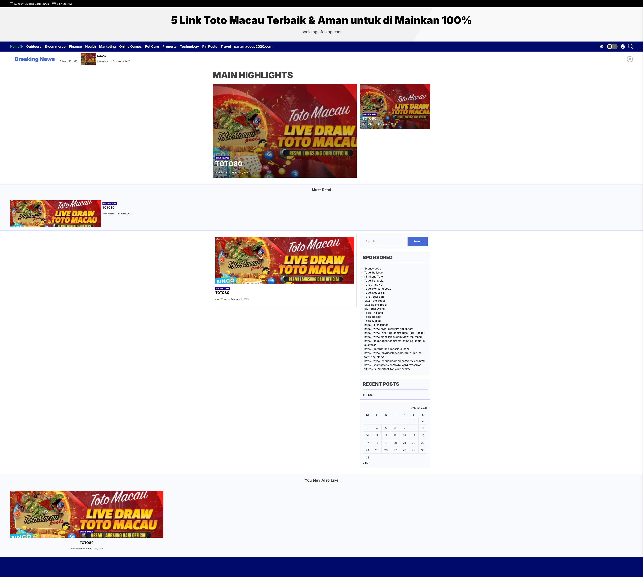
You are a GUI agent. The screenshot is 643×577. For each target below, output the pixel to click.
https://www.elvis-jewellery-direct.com (388, 328)
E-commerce (55, 47)
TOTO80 (91, 56)
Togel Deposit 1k (374, 292)
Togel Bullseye (373, 272)
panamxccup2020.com (253, 47)
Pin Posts (209, 47)
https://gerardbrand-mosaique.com (386, 349)
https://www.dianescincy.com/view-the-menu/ (393, 336)
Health (90, 47)
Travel (226, 47)
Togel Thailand (373, 312)
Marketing (107, 47)
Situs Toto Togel (374, 300)
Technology (189, 47)
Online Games (130, 47)
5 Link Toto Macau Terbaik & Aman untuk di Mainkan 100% (321, 20)
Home (15, 47)
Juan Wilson (92, 61)
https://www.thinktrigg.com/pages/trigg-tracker (394, 332)
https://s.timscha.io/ (376, 324)
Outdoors (33, 47)
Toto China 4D (373, 284)
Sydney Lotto (372, 268)
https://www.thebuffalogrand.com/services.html (394, 361)
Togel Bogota (372, 316)
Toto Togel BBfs (374, 296)
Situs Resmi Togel (375, 304)
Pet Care (152, 47)
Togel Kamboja (373, 280)
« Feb (366, 463)
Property (169, 47)
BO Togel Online (374, 308)
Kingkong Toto (373, 276)
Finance (75, 47)
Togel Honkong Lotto (377, 288)
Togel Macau (372, 320)
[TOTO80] (79, 59)
